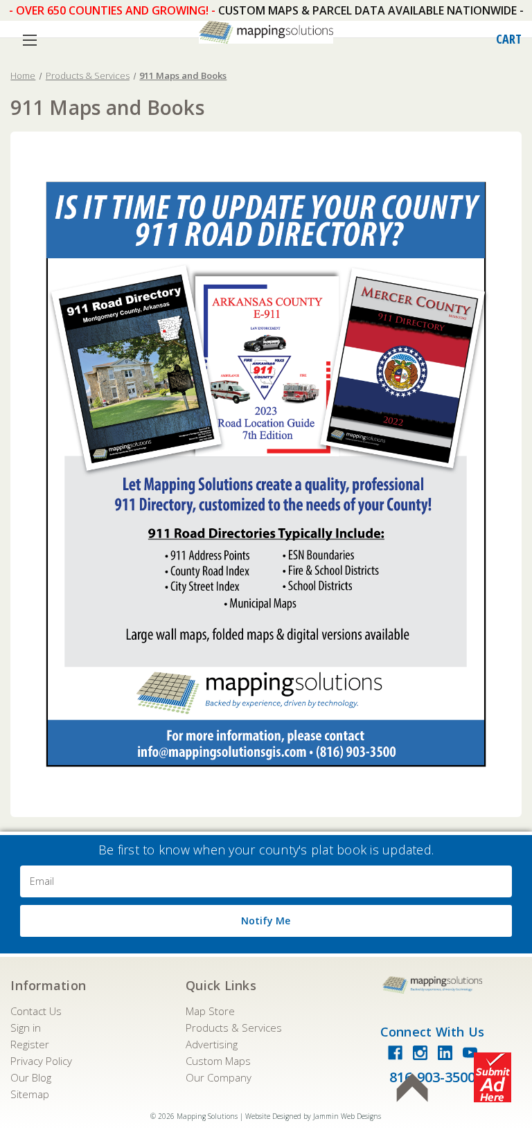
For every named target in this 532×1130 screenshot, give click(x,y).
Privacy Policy (41, 1061)
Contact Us (36, 1011)
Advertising (212, 1044)
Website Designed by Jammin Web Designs (313, 1116)
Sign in (25, 1027)
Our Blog (30, 1077)
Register (29, 1044)
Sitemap (29, 1094)
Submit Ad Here (492, 1077)
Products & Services (234, 1027)
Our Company (218, 1077)
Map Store (210, 1011)
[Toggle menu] (29, 40)
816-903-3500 (432, 1077)
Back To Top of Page (412, 1087)
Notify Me (265, 920)
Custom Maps (218, 1061)
